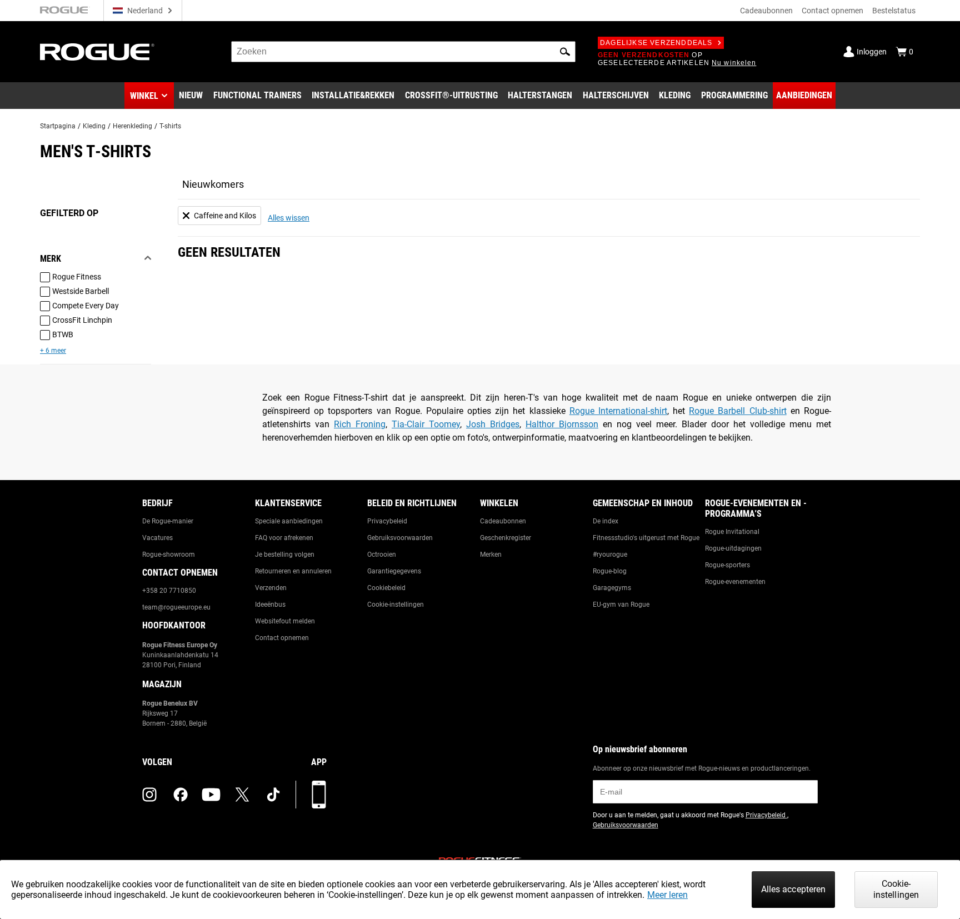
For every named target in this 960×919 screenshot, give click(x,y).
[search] (403, 51)
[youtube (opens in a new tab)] (211, 794)
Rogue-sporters (727, 565)
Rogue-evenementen (735, 582)
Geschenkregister (505, 538)
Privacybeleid (387, 521)
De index (605, 521)
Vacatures (157, 538)
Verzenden (271, 588)
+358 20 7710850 (169, 591)
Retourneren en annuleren (293, 571)
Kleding (94, 126)
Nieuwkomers (213, 184)
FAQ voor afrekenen (284, 538)
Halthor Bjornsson (562, 424)
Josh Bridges (492, 424)
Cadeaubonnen (766, 10)
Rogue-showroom (168, 554)
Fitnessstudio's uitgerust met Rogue (646, 538)
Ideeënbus (270, 604)
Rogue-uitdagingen (733, 548)
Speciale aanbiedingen (289, 521)
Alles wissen (288, 217)
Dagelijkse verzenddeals (656, 43)
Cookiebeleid (386, 588)
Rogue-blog (610, 571)
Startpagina (58, 126)
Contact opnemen (832, 10)
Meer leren (667, 895)
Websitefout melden (285, 621)
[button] (565, 51)
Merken (491, 554)
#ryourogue (610, 554)
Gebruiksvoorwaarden (400, 538)
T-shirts (170, 126)
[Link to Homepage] (97, 52)
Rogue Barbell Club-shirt (737, 411)
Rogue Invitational (732, 532)
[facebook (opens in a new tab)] (180, 794)
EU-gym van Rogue (621, 604)
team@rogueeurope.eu (176, 607)
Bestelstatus (894, 10)
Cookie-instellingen (395, 604)
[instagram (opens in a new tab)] (149, 794)
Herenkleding (132, 126)
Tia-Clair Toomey (426, 424)
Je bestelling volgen (284, 554)
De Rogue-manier (167, 521)
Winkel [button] (144, 96)
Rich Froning (360, 424)
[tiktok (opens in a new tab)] (273, 794)
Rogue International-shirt (618, 411)
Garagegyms (612, 588)
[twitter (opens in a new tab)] (242, 794)
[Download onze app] (319, 794)
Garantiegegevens (394, 571)
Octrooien (381, 554)
